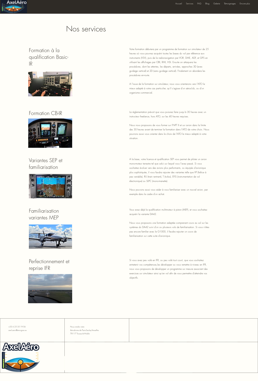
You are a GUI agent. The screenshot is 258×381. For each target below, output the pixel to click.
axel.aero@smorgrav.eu (17, 330)
